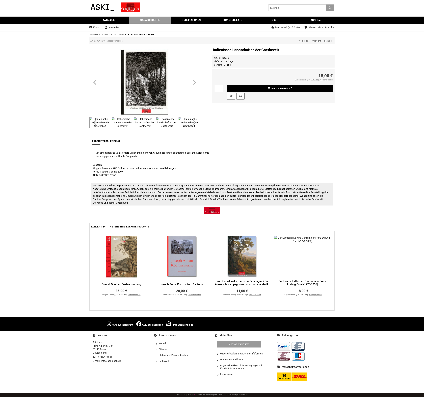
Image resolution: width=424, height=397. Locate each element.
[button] (100, 122)
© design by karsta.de (239, 395)
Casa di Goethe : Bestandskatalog (121, 284)
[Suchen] (330, 8)
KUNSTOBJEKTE (232, 20)
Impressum (226, 374)
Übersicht (316, 41)
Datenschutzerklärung (232, 359)
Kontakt (163, 343)
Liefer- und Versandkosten (173, 355)
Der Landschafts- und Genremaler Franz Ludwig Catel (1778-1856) (302, 283)
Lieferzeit (164, 361)
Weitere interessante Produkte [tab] (129, 226)
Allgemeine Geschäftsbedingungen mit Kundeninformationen (241, 367)
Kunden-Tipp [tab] (98, 226)
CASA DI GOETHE (150, 20)
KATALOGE (109, 20)
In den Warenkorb (280, 88)
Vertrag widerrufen (239, 344)
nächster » (329, 41)
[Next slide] (194, 82)
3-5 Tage (229, 61)
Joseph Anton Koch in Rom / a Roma (182, 284)
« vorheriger (303, 41)
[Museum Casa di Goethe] (130, 7)
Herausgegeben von (106, 156)
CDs (274, 20)
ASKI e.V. (316, 20)
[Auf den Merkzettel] (231, 96)
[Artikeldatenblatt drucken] (240, 95)
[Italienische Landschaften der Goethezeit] (144, 82)
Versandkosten (326, 80)
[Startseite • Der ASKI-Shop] (102, 7)
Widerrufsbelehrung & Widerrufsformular (242, 353)
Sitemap (163, 349)
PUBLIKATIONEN (191, 20)
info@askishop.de (183, 324)
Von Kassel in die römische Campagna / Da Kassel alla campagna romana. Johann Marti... (242, 283)
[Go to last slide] (95, 82)
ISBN (95, 175)
